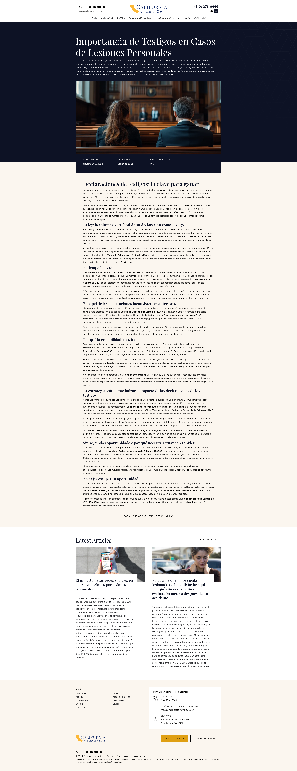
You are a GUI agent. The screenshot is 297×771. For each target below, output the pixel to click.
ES (216, 11)
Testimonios (119, 701)
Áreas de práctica (121, 697)
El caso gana (82, 701)
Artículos (80, 697)
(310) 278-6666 (206, 6)
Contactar (81, 707)
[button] (141, 18)
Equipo (116, 704)
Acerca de (81, 694)
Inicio (115, 694)
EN (211, 11)
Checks (79, 704)
